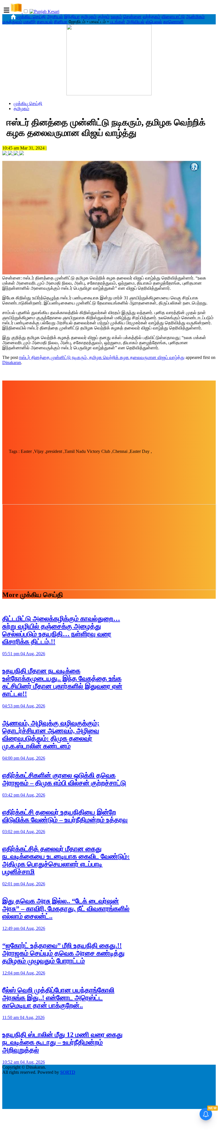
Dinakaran (11, 362)
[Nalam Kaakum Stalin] (109, 93)
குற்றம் (104, 16)
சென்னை (132, 16)
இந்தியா (72, 16)
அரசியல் (55, 16)
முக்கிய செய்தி (31, 16)
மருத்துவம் (12, 21)
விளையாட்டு (173, 16)
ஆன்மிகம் (195, 16)
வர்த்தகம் (151, 16)
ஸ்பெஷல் (154, 21)
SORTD (67, 1072)
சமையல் (45, 21)
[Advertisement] (109, 405)
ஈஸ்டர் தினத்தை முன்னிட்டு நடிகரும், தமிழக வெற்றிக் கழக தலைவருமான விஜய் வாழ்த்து (102, 357)
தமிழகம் (89, 16)
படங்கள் (117, 21)
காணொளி (173, 21)
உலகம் (116, 16)
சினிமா (61, 21)
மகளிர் (29, 21)
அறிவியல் (135, 21)
